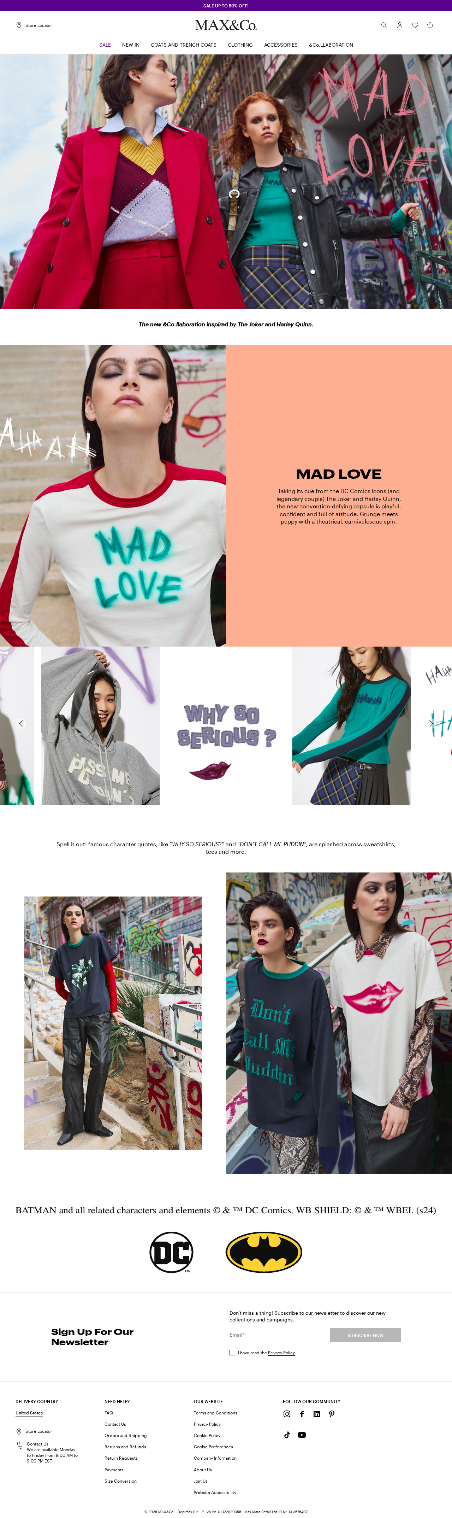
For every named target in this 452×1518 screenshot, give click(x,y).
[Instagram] (287, 1414)
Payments (114, 1469)
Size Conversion (121, 1480)
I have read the (266, 1352)
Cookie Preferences (213, 1446)
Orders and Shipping (126, 1435)
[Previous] (17, 723)
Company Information (215, 1457)
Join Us (201, 1480)
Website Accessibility (215, 1492)
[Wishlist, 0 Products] (415, 25)
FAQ (109, 1412)
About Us (203, 1469)
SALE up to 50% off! (226, 5)
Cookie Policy (207, 1435)
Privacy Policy (281, 1352)
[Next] (435, 723)
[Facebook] (302, 1414)
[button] (399, 25)
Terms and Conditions (215, 1412)
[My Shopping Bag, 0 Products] (430, 25)
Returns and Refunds (125, 1446)
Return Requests (121, 1457)
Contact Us (115, 1423)
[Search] (384, 25)
